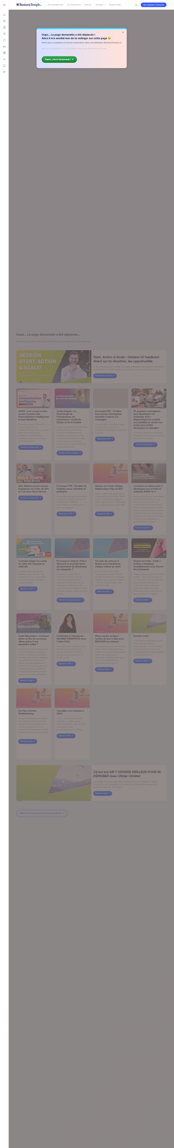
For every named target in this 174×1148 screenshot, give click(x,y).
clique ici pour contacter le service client (92, 49)
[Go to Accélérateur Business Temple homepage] (29, 4)
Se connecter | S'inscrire (153, 5)
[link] (4, 40)
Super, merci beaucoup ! (58, 59)
